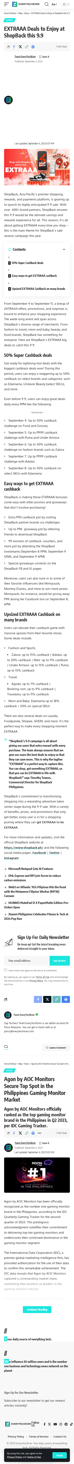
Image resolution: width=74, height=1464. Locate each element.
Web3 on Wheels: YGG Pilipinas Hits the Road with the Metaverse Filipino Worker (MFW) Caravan (35, 891)
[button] (59, 1455)
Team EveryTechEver (25, 56)
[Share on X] (20, 46)
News (9, 20)
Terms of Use (34, 1457)
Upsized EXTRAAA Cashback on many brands (39, 288)
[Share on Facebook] (14, 46)
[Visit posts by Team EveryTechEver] (8, 1015)
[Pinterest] (66, 1424)
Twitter (54, 853)
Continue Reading (37, 1309)
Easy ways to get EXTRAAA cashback (34, 275)
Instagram (11, 858)
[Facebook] (44, 1424)
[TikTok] (71, 1424)
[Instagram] (60, 1424)
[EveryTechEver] (25, 4)
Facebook (39, 853)
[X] (49, 1424)
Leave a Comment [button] (58, 1047)
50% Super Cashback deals (28, 263)
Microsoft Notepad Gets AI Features (30, 868)
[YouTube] (55, 1424)
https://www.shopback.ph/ (23, 848)
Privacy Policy (14, 1457)
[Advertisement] (37, 102)
